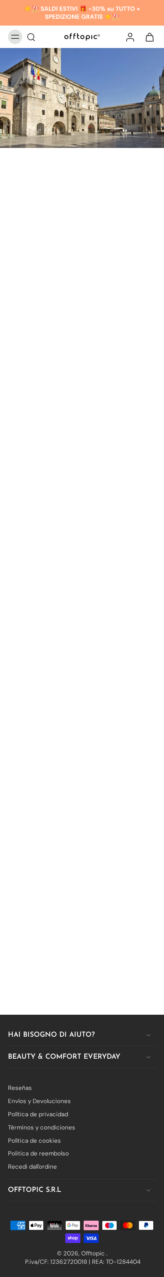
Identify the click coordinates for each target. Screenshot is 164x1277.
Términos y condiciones (41, 1127)
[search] (31, 37)
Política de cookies (34, 1140)
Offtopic (93, 1253)
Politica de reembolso (38, 1153)
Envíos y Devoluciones (39, 1101)
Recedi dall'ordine (32, 1167)
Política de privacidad (38, 1114)
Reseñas (20, 1088)
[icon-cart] (147, 37)
